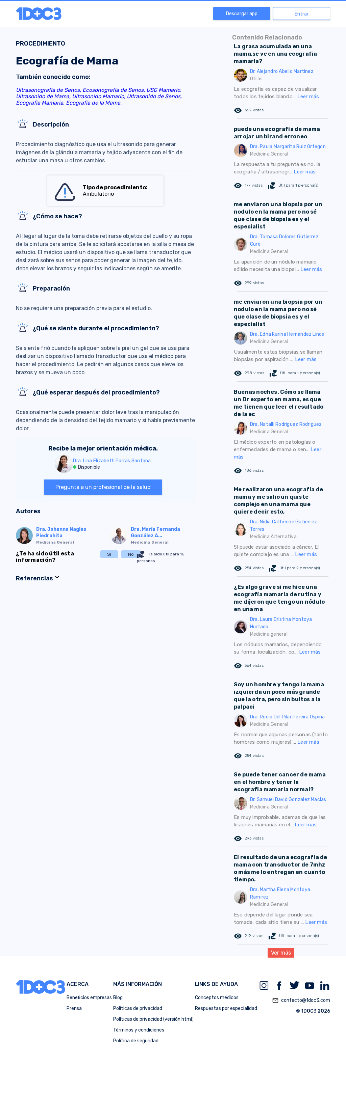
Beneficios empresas (89, 997)
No (131, 554)
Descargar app (241, 14)
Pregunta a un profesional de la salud (103, 487)
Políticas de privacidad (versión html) (153, 1019)
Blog (118, 997)
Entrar (301, 14)
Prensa (74, 1008)
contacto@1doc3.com (301, 1000)
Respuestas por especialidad (226, 1008)
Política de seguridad (135, 1041)
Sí (109, 554)
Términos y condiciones (138, 1030)
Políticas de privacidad (137, 1008)
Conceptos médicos (217, 997)
